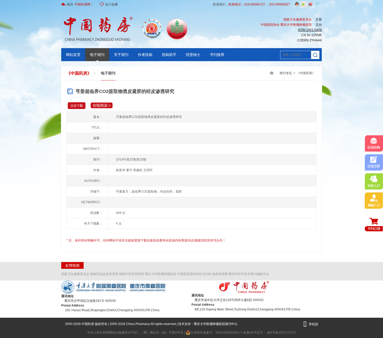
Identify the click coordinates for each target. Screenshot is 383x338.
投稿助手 (169, 55)
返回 (80, 4)
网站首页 (73, 55)
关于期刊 (121, 55)
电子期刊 (97, 55)
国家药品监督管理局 (104, 274)
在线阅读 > (101, 105)
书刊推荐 (217, 55)
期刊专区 (286, 73)
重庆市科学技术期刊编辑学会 (248, 274)
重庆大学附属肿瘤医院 (160, 274)
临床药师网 (220, 274)
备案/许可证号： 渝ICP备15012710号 (269, 332)
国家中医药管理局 (131, 274)
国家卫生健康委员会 (75, 274)
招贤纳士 (193, 55)
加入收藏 (111, 4)
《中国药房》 (305, 73)
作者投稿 (145, 55)
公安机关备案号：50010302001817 (216, 332)
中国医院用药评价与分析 (194, 274)
